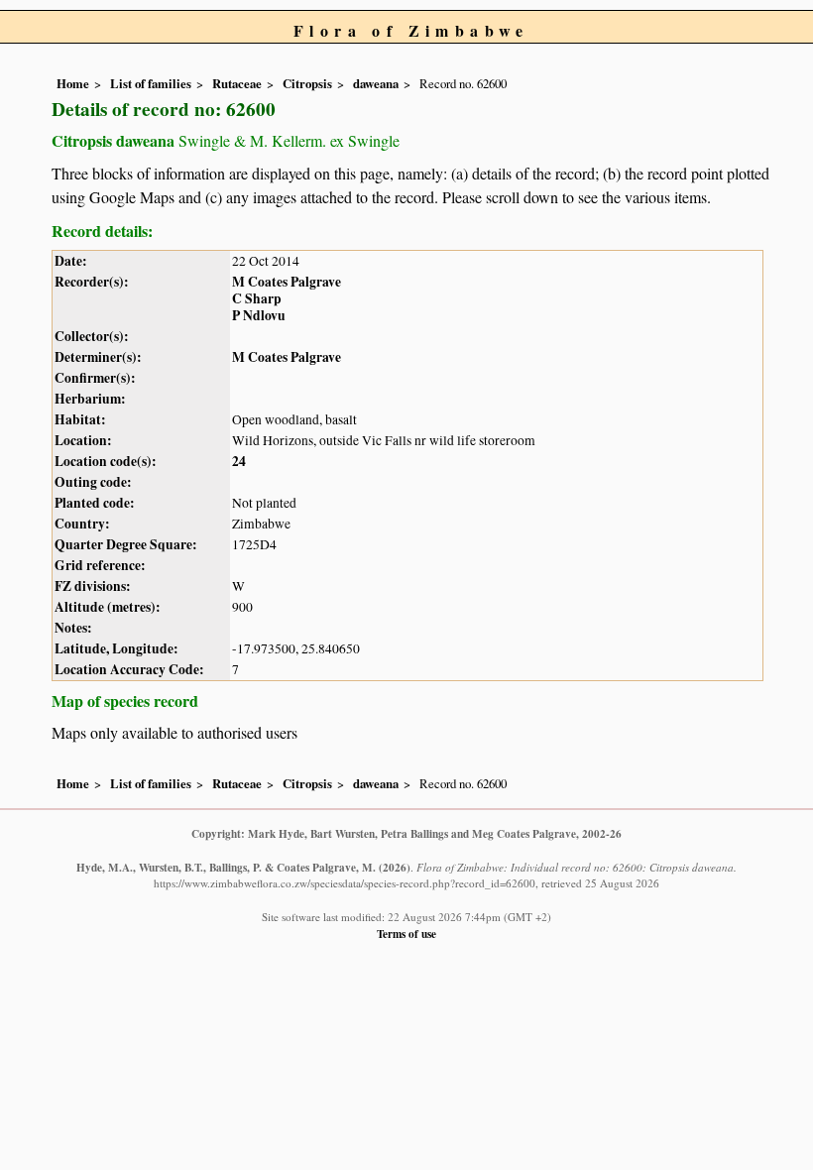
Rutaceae (237, 83)
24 (239, 461)
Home (73, 83)
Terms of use (406, 933)
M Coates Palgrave (286, 282)
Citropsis (307, 83)
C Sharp (257, 298)
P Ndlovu (259, 315)
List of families (150, 83)
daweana (376, 83)
